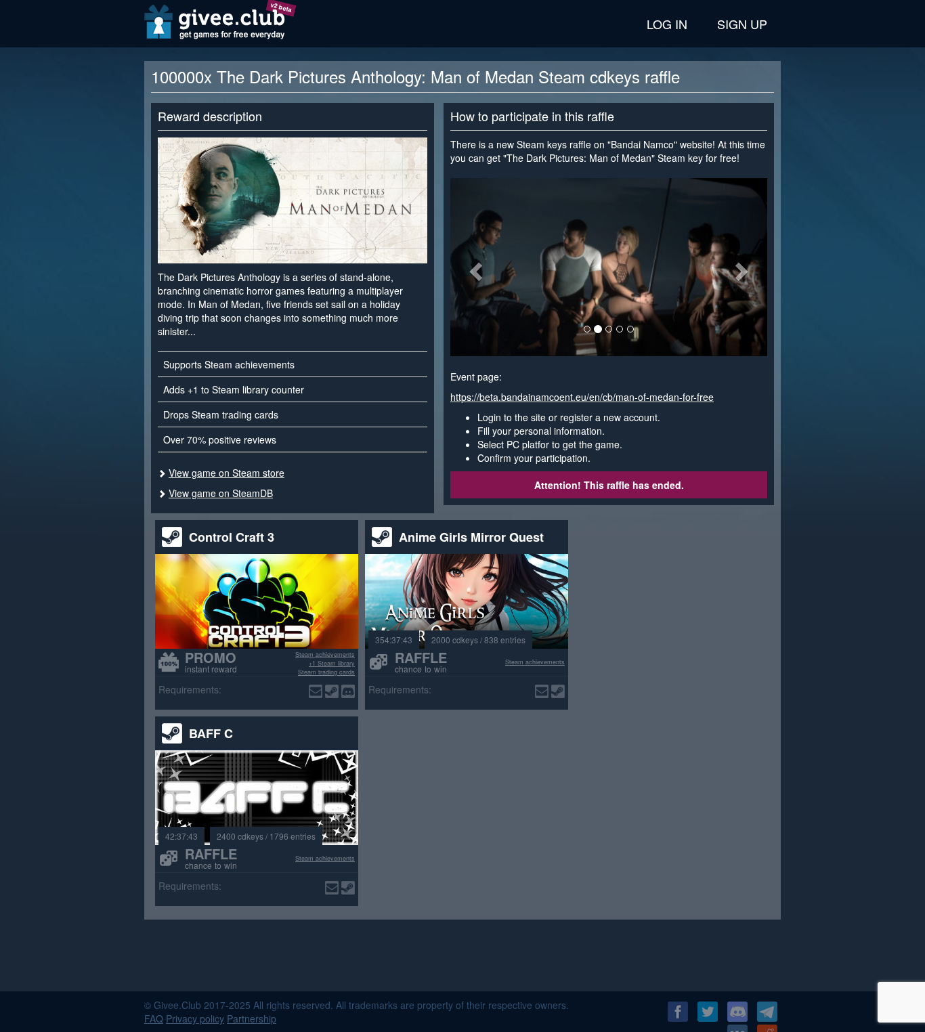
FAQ (153, 1018)
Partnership (251, 1018)
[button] (474, 267)
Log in (667, 24)
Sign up (742, 24)
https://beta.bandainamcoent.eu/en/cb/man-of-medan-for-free (582, 397)
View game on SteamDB (221, 493)
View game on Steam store (226, 472)
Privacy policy (195, 1018)
